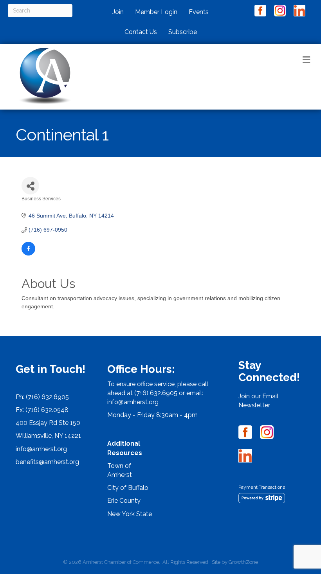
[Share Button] (30, 185)
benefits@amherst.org (47, 462)
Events (199, 12)
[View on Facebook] (28, 253)
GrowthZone (243, 562)
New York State (129, 514)
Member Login (156, 12)
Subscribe (182, 32)
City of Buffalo (127, 487)
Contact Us (140, 32)
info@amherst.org (41, 449)
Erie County (124, 500)
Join (118, 12)
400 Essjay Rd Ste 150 (48, 422)
